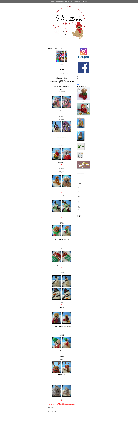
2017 (78, 192)
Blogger (74, 416)
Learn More (83, 1)
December (79, 196)
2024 (78, 186)
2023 (78, 187)
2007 (78, 213)
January (79, 208)
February (79, 207)
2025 (78, 185)
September (79, 201)
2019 (78, 190)
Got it (86, 1)
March (79, 206)
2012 (78, 209)
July (78, 203)
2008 (78, 212)
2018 (78, 191)
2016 (78, 193)
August (79, 202)
